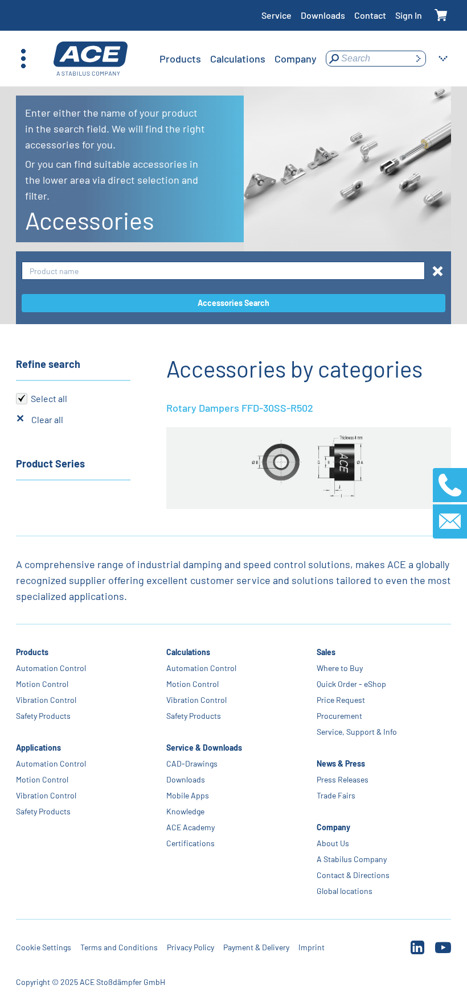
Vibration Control (46, 700)
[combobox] (223, 271)
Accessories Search (233, 303)
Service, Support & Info (357, 731)
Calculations (188, 652)
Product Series (50, 463)
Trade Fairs (336, 795)
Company (333, 827)
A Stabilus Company (352, 859)
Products (32, 652)
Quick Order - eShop (351, 684)
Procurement (339, 716)
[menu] (238, 59)
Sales (326, 652)
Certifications (190, 843)
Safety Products (43, 716)
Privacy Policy (190, 947)
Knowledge (185, 811)
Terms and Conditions (119, 947)
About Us (333, 843)
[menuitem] (180, 59)
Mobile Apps (187, 795)
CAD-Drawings (192, 763)
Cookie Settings (43, 947)
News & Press (341, 763)
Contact (370, 15)
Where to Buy (340, 668)
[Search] (418, 59)
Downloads (323, 15)
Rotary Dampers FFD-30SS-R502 (239, 407)
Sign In (408, 15)
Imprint (311, 947)
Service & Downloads (204, 747)
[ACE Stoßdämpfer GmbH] (91, 59)
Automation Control (51, 668)
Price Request (341, 700)
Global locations (344, 891)
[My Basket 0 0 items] (441, 16)
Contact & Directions (353, 875)
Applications (38, 747)
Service (276, 15)
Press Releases (342, 779)
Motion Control (42, 684)
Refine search (48, 364)
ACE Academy (190, 827)
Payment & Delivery (256, 947)
